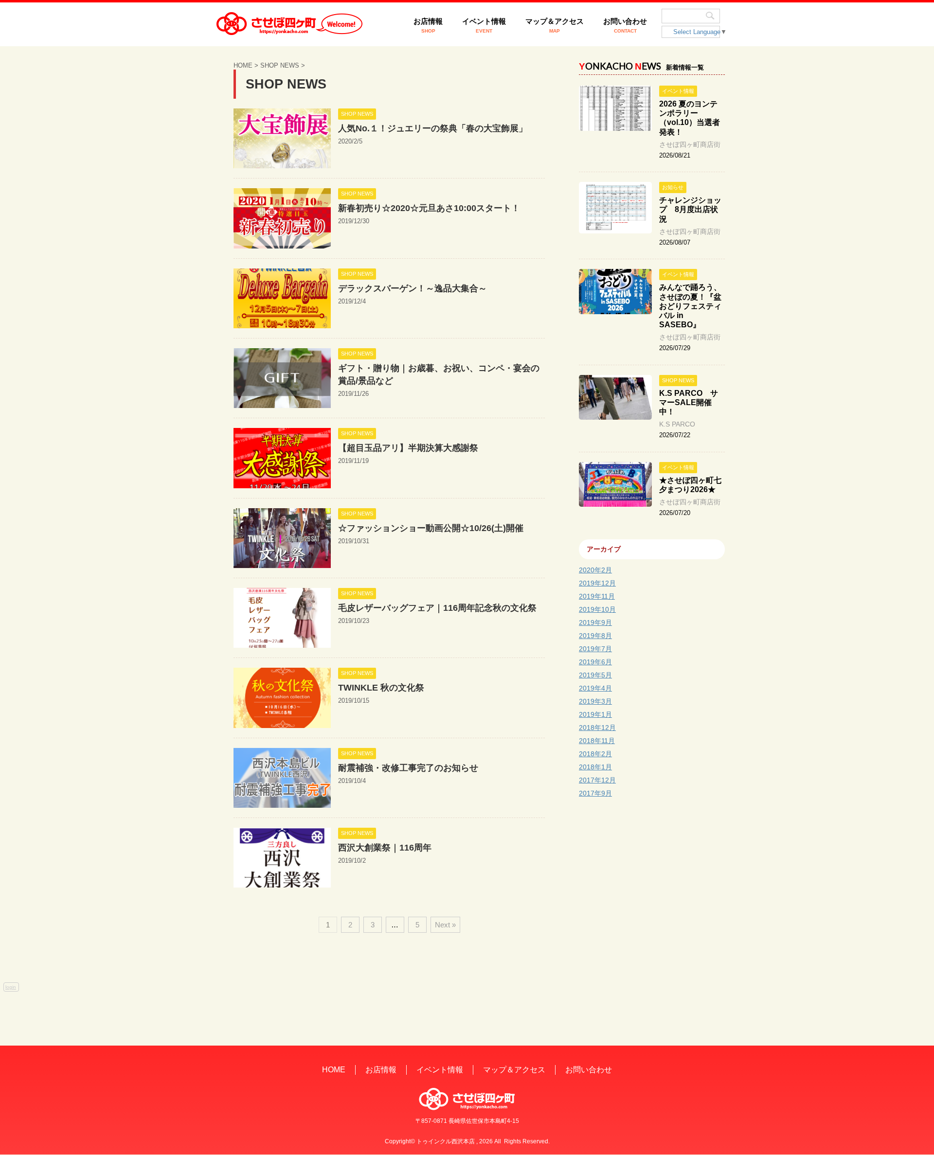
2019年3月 (595, 701)
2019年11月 (597, 596)
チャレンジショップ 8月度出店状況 (690, 209)
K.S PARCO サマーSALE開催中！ (688, 402)
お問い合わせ (625, 25)
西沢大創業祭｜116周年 (384, 848)
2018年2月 (595, 754)
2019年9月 (595, 622)
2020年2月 (595, 570)
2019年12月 (597, 583)
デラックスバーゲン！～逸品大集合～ (412, 288)
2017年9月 (595, 793)
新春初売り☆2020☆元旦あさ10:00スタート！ (429, 208)
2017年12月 (597, 780)
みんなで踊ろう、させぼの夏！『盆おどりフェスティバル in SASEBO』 (690, 306)
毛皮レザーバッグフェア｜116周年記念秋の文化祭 (437, 608)
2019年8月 (595, 636)
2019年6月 (595, 662)
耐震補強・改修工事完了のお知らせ (408, 768)
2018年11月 (597, 741)
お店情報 (428, 25)
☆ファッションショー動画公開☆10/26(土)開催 (430, 528)
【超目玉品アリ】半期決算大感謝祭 (408, 448)
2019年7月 (595, 649)
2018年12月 (597, 727)
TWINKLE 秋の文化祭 (381, 688)
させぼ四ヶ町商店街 (689, 144)
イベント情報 (484, 25)
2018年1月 (595, 767)
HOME (333, 1070)
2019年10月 (597, 609)
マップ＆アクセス (554, 25)
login (10, 987)
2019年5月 (595, 675)
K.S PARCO (677, 424)
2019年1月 (595, 714)
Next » (445, 925)
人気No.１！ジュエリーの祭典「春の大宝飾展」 (432, 128)
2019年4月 (595, 688)
